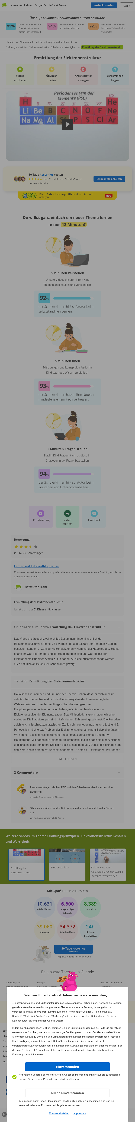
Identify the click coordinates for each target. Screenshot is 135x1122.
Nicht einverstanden (67, 1093)
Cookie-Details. (55, 1020)
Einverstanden (67, 1067)
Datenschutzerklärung (24, 1020)
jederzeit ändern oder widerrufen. (98, 1045)
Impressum (79, 1113)
